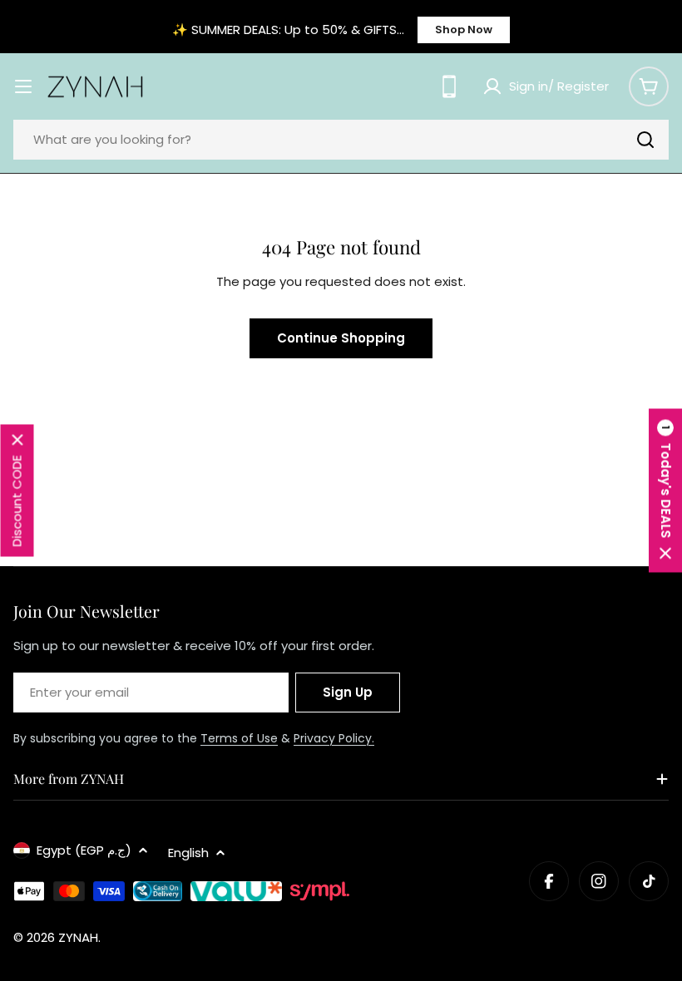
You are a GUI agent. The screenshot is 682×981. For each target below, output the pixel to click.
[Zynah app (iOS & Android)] (449, 86)
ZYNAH (78, 937)
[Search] (645, 140)
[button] (665, 491)
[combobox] (341, 140)
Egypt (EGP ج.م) (84, 850)
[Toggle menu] (23, 86)
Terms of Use (239, 738)
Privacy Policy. (334, 738)
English (188, 852)
